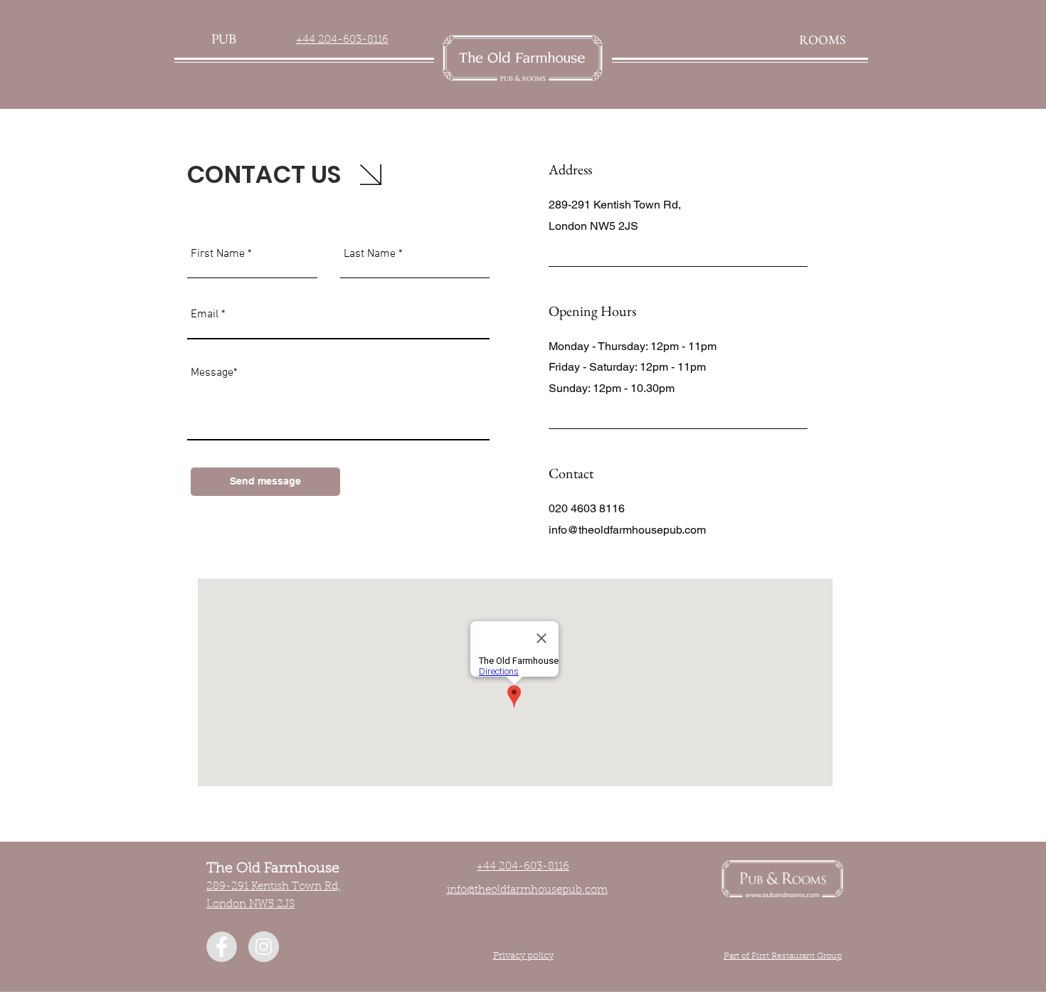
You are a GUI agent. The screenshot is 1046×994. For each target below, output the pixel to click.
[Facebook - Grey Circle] (221, 946)
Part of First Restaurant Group (783, 956)
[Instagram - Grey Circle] (263, 946)
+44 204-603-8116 (342, 40)
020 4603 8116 (587, 508)
